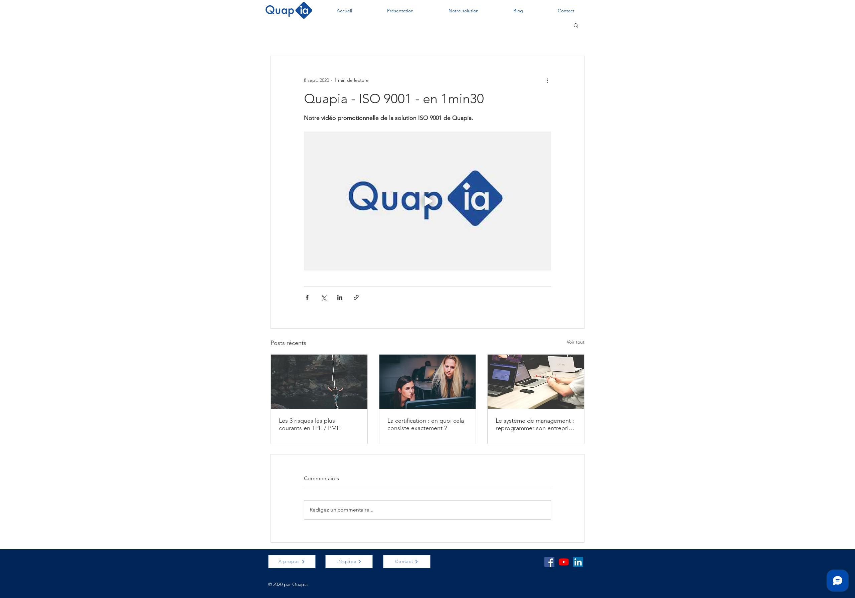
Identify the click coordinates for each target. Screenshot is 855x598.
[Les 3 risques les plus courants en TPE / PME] (319, 382)
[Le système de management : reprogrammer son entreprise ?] (536, 382)
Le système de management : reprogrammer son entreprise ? (535, 424)
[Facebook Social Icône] (549, 562)
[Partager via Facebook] (307, 297)
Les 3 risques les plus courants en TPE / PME (309, 424)
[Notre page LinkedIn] (578, 562)
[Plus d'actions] (547, 80)
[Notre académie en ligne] (564, 562)
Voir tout (575, 342)
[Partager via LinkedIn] (340, 297)
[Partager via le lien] (356, 297)
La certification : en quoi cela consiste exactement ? (425, 424)
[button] (344, 10)
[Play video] (427, 201)
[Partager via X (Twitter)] (323, 297)
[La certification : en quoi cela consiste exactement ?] (427, 382)
